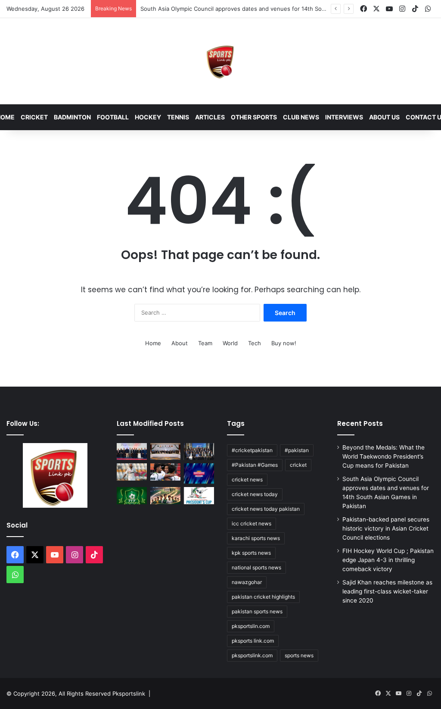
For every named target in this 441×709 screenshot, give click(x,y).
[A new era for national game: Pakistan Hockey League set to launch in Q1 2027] (165, 495)
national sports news (256, 567)
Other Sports (254, 117)
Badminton (72, 117)
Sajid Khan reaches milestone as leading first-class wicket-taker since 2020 (387, 591)
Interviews (344, 117)
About (179, 343)
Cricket (34, 117)
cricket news (247, 479)
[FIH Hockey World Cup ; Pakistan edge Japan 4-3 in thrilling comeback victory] (165, 471)
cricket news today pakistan (266, 509)
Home (153, 343)
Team (205, 343)
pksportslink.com (252, 655)
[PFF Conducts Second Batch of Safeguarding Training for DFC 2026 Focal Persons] (132, 495)
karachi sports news (256, 538)
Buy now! (283, 343)
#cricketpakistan (252, 450)
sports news (299, 655)
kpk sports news (251, 553)
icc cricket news (251, 523)
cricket (298, 465)
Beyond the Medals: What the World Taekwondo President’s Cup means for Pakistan (383, 456)
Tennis (178, 117)
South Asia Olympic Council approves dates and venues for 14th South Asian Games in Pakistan (269, 8)
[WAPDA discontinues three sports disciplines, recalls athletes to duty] (199, 473)
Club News (301, 117)
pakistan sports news (257, 611)
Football (113, 117)
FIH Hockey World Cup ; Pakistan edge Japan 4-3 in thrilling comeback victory (388, 559)
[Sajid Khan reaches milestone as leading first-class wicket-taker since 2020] (132, 471)
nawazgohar (247, 582)
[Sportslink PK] (220, 61)
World (230, 343)
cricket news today (255, 494)
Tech (254, 343)
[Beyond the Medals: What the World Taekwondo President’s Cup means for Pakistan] (132, 451)
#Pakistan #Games (255, 465)
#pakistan (297, 450)
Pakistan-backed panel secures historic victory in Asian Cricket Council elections (385, 528)
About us (384, 117)
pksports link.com (253, 640)
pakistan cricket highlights (263, 596)
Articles (210, 117)
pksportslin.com (251, 626)
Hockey (148, 117)
